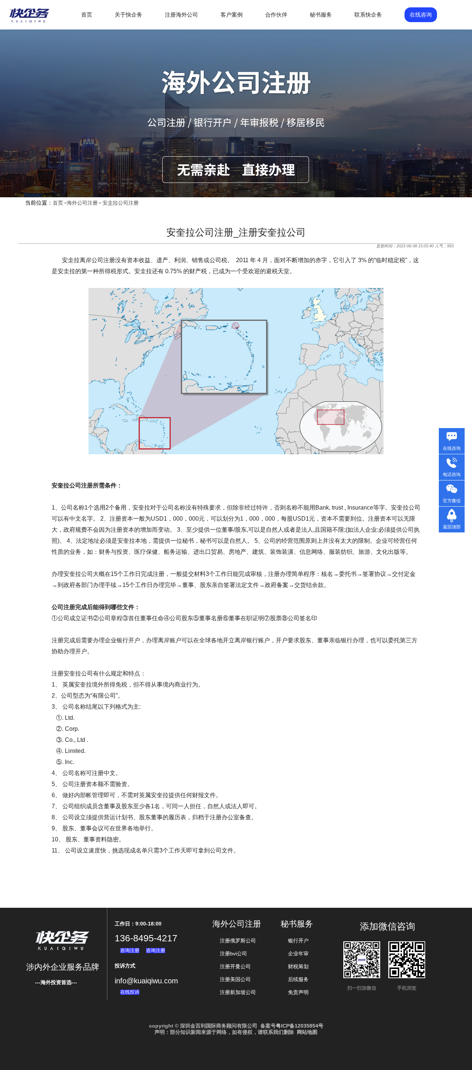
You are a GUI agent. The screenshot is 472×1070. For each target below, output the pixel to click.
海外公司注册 (82, 203)
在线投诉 (129, 992)
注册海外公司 (181, 14)
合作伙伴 (276, 14)
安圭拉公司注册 (121, 203)
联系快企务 (368, 14)
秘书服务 (321, 14)
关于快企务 (128, 14)
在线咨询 (421, 14)
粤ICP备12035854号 (299, 1026)
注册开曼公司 (235, 966)
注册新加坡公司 (238, 992)
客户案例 (232, 14)
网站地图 (307, 1032)
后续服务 (298, 979)
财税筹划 (298, 966)
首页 (86, 14)
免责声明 (298, 992)
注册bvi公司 (233, 953)
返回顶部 (452, 526)
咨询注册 (129, 950)
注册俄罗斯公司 (238, 941)
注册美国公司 (235, 979)
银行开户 (298, 941)
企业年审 (298, 953)
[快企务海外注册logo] (29, 22)
